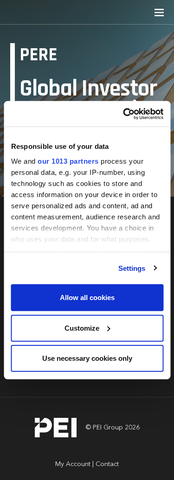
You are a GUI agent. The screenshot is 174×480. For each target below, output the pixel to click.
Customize (81, 328)
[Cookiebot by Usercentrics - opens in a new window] (123, 114)
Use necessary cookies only (87, 358)
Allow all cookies (87, 297)
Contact (107, 464)
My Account (72, 464)
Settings (132, 268)
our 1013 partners (68, 161)
